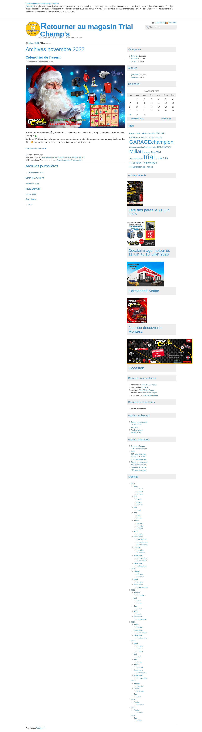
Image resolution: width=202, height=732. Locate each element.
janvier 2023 (31, 194)
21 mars (139, 651)
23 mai (139, 603)
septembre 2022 (32, 183)
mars (136, 486)
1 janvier (139, 686)
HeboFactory (164, 147)
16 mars (139, 491)
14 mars (139, 646)
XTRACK (144, 387)
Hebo (154, 147)
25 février (140, 705)
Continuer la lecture (35, 148)
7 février (139, 713)
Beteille (144, 133)
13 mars (139, 489)
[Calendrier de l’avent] (75, 96)
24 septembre (142, 545)
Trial (157, 159)
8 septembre (141, 673)
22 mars (139, 582)
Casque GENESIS (138, 457)
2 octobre (140, 550)
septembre (138, 537)
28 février (140, 577)
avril (135, 497)
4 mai (138, 510)
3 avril (138, 499)
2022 (37, 43)
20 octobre (140, 553)
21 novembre (141, 633)
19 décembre (141, 638)
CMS (163, 133)
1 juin (138, 697)
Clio (158, 133)
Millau (136, 151)
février (136, 571)
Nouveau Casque (138, 446)
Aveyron (132, 133)
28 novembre (141, 678)
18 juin (139, 518)
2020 (133, 590)
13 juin (139, 609)
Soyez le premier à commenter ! (69, 160)
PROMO (134, 427)
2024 (133, 699)
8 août (139, 614)
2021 (133, 622)
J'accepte (29, 6)
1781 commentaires (139, 449)
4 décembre (141, 566)
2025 (133, 707)
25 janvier (140, 595)
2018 (133, 483)
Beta (138, 133)
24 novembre (141, 558)
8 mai (138, 601)
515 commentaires (138, 459)
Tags (131, 125)
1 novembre (141, 619)
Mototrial (146, 152)
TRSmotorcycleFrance (141, 167)
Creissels (143, 138)
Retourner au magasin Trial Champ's (86, 30)
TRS (165, 158)
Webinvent (40, 728)
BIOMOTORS (136, 433)
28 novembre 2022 (35, 173)
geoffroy (134, 77)
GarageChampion (155, 138)
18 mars (139, 649)
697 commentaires (138, 454)
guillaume (135, 75)
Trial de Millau (137, 430)
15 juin (139, 721)
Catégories (134, 49)
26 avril (139, 505)
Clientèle (134, 56)
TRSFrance (135, 162)
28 (130, 115)
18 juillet (139, 526)
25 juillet (139, 529)
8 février (139, 574)
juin (135, 513)
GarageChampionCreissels (140, 147)
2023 (133, 681)
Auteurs (132, 68)
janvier (137, 593)
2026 (133, 715)
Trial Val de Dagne (149, 385)
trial (149, 157)
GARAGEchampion (151, 142)
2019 (133, 569)
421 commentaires (138, 470)
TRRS (133, 61)
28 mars (139, 494)
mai (135, 507)
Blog (31, 43)
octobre (137, 547)
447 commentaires (138, 465)
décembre (138, 563)
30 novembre (141, 561)
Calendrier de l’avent (43, 57)
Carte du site (160, 23)
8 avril (138, 502)
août (136, 531)
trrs (161, 159)
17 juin (139, 662)
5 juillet (139, 523)
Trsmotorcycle (149, 162)
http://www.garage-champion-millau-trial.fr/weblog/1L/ (63, 157)
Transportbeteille (136, 159)
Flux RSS (172, 23)
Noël (133, 451)
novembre (138, 555)
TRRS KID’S (136, 425)
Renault (134, 59)
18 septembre (142, 542)
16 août (139, 534)
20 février (140, 691)
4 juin (138, 515)
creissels (134, 137)
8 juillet (139, 627)
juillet (136, 521)
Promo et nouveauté (139, 422)
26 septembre (142, 587)
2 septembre (141, 539)
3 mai (138, 657)
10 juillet (139, 667)
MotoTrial (156, 152)
